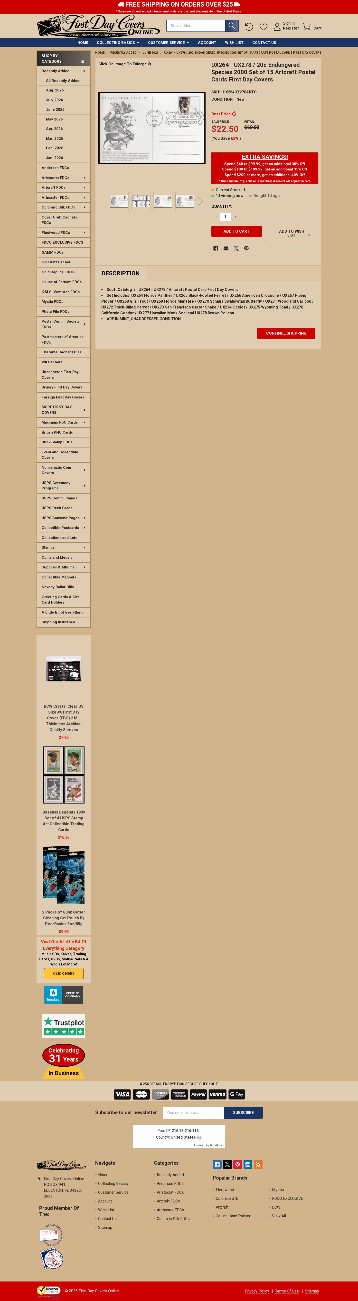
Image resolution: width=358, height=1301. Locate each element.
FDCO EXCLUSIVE (287, 1198)
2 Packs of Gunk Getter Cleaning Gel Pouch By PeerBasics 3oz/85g (63, 918)
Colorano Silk (227, 1198)
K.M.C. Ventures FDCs (61, 292)
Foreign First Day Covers (63, 397)
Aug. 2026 (55, 90)
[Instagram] (248, 1164)
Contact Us (264, 42)
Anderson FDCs (55, 168)
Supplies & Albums (58, 567)
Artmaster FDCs (55, 197)
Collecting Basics (116, 42)
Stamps (48, 547)
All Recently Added (62, 81)
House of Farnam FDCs (62, 282)
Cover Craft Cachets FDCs (59, 220)
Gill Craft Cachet (56, 262)
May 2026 (54, 119)
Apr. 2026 (54, 129)
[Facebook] (215, 248)
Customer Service (166, 42)
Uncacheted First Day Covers (60, 375)
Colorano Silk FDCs (58, 207)
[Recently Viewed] (250, 27)
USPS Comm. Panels (59, 498)
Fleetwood (225, 1189)
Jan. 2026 (54, 158)
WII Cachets (52, 362)
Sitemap (105, 1227)
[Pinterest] (246, 248)
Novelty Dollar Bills (58, 587)
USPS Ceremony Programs (56, 486)
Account (207, 42)
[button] (265, 156)
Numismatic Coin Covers (56, 470)
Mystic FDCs (52, 301)
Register (291, 28)
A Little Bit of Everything (63, 612)
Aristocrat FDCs (55, 178)
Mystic (278, 1189)
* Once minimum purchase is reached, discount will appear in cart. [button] (265, 181)
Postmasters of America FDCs (63, 340)
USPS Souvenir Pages (60, 518)
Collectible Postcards (60, 528)
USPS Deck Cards (57, 508)
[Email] (226, 248)
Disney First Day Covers (62, 387)
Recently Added (55, 71)
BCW (276, 1207)
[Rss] (258, 1164)
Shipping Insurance (58, 622)
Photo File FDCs (55, 311)
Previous (103, 201)
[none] (152, 128)
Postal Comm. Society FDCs (61, 324)
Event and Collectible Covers (60, 455)
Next (201, 201)
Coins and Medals (57, 557)
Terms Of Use (287, 1291)
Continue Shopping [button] (286, 333)
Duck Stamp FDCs (57, 442)
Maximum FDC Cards (60, 422)
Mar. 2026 (54, 138)
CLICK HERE (64, 973)
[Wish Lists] (264, 27)
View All (279, 1216)
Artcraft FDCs (54, 187)
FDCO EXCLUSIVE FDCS (62, 242)
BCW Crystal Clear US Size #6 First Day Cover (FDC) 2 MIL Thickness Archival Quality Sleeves (64, 718)
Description (121, 273)
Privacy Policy (257, 1291)
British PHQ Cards (57, 432)
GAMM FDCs (53, 252)
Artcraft (222, 1207)
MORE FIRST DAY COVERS (57, 410)
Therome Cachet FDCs (61, 352)
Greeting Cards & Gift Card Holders (60, 600)
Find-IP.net (216, 1145)
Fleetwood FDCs (56, 232)
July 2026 (54, 100)
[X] (236, 248)
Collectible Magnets (59, 577)
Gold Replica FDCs (58, 272)
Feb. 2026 (54, 148)
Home (82, 42)
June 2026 (55, 109)
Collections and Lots (59, 538)
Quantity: (221, 206)
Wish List (234, 42)
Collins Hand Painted (233, 1216)
